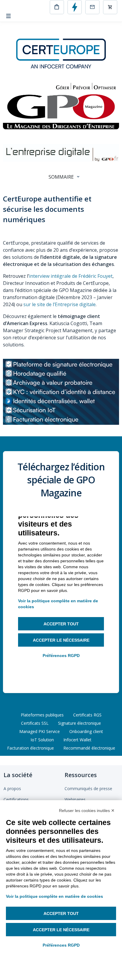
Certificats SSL (35, 723)
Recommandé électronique (89, 748)
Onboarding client (86, 731)
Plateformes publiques (42, 715)
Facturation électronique (30, 748)
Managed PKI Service (39, 731)
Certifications (16, 799)
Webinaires (75, 799)
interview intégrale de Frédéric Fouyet (71, 276)
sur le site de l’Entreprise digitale (59, 304)
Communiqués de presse (88, 788)
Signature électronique (79, 723)
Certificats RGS (87, 715)
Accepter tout (61, 913)
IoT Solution (42, 739)
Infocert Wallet (77, 739)
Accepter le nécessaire (61, 929)
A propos (12, 788)
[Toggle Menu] (8, 16)
